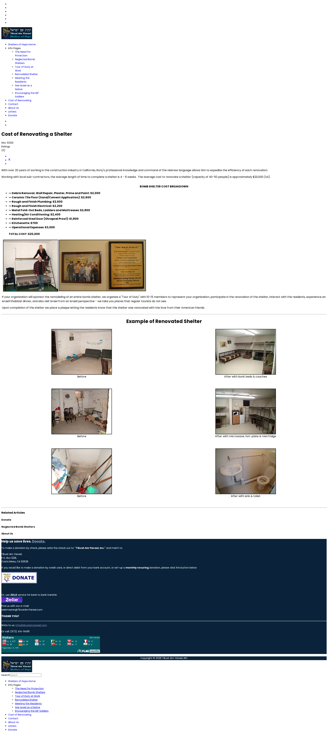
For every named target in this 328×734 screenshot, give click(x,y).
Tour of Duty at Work (27, 696)
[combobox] (25, 675)
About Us (13, 108)
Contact (13, 104)
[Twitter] (9, 160)
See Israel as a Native (27, 707)
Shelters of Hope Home (22, 44)
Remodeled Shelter (26, 74)
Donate (12, 115)
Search (5, 675)
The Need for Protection (23, 53)
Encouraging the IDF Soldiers (32, 711)
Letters (12, 111)
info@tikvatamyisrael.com (31, 625)
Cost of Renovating (19, 100)
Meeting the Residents (22, 79)
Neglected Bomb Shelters (30, 692)
